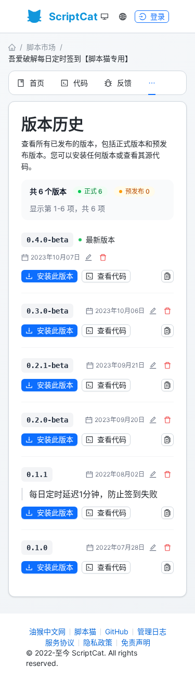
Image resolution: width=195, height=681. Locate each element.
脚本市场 (41, 47)
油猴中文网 (47, 631)
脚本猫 (85, 631)
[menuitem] (31, 83)
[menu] (97, 83)
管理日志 (151, 631)
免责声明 (135, 642)
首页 (37, 82)
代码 (80, 82)
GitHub (116, 631)
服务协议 (59, 642)
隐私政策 (97, 642)
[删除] (103, 257)
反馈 (124, 82)
